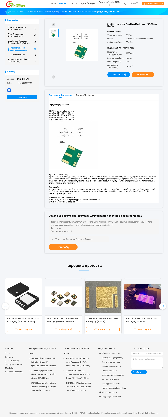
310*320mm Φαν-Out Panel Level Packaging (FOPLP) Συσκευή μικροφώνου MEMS (62, 321)
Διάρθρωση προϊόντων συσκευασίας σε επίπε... (22, 42)
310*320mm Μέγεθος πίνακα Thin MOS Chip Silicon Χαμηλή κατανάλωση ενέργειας (78, 386)
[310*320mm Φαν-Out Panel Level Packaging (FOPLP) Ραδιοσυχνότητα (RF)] (103, 296)
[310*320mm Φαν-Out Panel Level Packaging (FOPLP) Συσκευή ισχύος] (23, 296)
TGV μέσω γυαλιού (22, 55)
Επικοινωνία (22, 97)
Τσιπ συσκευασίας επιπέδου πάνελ (76, 351)
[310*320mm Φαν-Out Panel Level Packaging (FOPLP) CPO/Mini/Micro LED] (142, 296)
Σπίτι (7, 353)
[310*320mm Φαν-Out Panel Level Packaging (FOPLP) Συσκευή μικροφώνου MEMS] (63, 296)
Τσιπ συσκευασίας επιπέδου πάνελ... (22, 35)
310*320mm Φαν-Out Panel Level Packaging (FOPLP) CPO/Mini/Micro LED (142, 321)
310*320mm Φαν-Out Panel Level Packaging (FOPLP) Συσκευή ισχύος (23, 321)
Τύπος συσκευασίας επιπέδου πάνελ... (22, 28)
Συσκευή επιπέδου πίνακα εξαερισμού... (22, 49)
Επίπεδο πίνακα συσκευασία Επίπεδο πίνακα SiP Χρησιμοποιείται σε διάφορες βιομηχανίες (44, 362)
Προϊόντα (9, 357)
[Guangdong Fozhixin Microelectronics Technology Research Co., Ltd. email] (9, 90)
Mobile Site (10, 368)
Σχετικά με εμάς (12, 361)
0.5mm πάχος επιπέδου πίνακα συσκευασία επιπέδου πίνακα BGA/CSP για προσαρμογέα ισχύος (44, 375)
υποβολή (63, 247)
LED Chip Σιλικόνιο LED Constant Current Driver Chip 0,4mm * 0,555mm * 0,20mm (78, 374)
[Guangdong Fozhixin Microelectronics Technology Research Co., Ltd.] (15, 4)
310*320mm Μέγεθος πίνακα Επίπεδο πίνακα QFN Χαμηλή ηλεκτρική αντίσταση (43, 386)
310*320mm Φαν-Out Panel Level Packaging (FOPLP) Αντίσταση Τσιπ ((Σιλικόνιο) (78, 362)
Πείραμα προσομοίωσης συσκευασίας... (22, 60)
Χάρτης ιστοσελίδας (14, 364)
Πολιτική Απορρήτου (14, 372)
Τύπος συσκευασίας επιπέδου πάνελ (42, 351)
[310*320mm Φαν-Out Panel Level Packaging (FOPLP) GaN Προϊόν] (82, 45)
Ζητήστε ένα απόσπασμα (153, 3)
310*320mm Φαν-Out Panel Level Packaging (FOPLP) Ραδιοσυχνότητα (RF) (102, 321)
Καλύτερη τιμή (118, 74)
